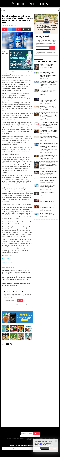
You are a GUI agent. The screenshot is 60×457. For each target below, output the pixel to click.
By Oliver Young (48, 119)
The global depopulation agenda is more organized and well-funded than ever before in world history (48, 179)
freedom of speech (7, 274)
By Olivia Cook (48, 133)
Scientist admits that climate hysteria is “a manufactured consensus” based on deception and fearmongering (48, 74)
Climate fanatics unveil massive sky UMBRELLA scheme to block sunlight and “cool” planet (48, 157)
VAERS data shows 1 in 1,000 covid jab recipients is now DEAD (48, 172)
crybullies (10, 272)
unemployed (5, 279)
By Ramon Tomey (48, 68)
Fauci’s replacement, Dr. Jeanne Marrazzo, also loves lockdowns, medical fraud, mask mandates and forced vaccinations (48, 165)
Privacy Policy (42, 444)
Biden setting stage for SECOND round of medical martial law (48, 200)
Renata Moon (13, 277)
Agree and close (44, 448)
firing (22, 272)
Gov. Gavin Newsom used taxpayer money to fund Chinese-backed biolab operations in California (48, 100)
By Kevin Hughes (48, 110)
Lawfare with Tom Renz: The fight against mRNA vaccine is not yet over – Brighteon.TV (48, 108)
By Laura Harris (48, 103)
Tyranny (29, 277)
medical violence (22, 276)
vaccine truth (14, 279)
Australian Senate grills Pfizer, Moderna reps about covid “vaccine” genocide (47, 186)
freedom (26, 272)
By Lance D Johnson (49, 96)
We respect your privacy (22, 440)
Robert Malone (22, 277)
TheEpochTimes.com (8, 259)
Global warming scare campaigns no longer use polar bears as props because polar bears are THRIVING (48, 92)
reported (12, 119)
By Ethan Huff (47, 78)
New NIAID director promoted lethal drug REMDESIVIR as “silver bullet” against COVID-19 (48, 66)
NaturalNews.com (7, 262)
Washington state (23, 279)
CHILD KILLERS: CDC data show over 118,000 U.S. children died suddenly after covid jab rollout (49, 124)
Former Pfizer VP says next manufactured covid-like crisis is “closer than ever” (48, 215)
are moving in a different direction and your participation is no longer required (17, 149)
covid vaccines (25, 270)
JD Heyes (13, 25)
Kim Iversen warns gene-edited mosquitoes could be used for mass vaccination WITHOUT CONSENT (49, 138)
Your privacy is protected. (9, 304)
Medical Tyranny (12, 276)
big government (16, 270)
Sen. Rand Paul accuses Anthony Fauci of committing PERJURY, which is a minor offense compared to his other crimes (48, 116)
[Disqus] (17, 365)
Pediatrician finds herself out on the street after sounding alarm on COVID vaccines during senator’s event (49, 83)
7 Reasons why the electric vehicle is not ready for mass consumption (48, 131)
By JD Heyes (47, 87)
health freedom (18, 274)
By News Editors (48, 152)
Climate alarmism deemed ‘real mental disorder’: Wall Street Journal (47, 194)
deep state (17, 272)
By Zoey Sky (47, 140)
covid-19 (4, 272)
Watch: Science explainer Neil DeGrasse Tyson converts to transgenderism (47, 207)
